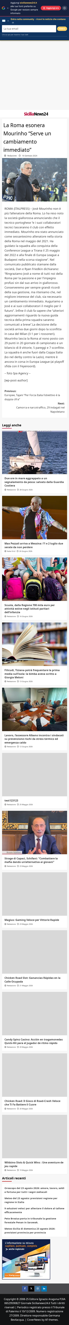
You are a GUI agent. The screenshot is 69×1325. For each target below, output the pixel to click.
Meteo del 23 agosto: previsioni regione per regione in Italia (30, 1200)
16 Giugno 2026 (26, 616)
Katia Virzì (11, 551)
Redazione (12, 155)
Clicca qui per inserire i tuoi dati (15, 34)
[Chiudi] (7, 8)
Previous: (32, 395)
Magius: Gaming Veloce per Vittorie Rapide (31, 920)
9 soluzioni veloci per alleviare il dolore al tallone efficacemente (34, 1210)
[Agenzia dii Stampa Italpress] (26, 1259)
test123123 (11, 800)
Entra (62, 28)
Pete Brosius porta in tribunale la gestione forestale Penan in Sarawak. (30, 1220)
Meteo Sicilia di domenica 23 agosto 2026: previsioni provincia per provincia (29, 1230)
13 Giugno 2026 (26, 681)
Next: (40, 407)
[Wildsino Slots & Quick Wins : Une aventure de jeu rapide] (34, 1136)
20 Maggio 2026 (26, 1047)
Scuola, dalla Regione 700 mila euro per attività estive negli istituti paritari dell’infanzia (29, 608)
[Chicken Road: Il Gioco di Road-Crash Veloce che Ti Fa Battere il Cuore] (34, 1075)
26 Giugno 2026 (25, 551)
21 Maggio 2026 (26, 985)
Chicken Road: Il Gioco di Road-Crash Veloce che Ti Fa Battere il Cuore (32, 1102)
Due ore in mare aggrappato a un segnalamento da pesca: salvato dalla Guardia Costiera (34, 482)
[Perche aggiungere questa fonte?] (64, 8)
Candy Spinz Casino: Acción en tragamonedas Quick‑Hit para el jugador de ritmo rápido (33, 1041)
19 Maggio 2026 (26, 1170)
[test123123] (34, 774)
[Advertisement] (34, 75)
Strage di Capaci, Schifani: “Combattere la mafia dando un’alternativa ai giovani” (31, 860)
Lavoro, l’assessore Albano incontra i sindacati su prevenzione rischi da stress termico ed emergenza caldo (34, 739)
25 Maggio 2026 (26, 804)
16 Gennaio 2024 (29, 155)
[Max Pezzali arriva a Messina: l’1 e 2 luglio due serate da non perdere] (34, 517)
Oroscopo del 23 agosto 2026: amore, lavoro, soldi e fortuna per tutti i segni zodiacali (34, 1190)
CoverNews (34, 1319)
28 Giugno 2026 (26, 489)
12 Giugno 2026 (26, 746)
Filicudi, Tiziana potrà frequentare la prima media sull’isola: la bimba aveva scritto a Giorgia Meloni (32, 673)
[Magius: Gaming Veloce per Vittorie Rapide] (34, 894)
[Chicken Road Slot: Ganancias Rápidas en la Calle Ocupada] (34, 952)
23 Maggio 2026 (26, 866)
